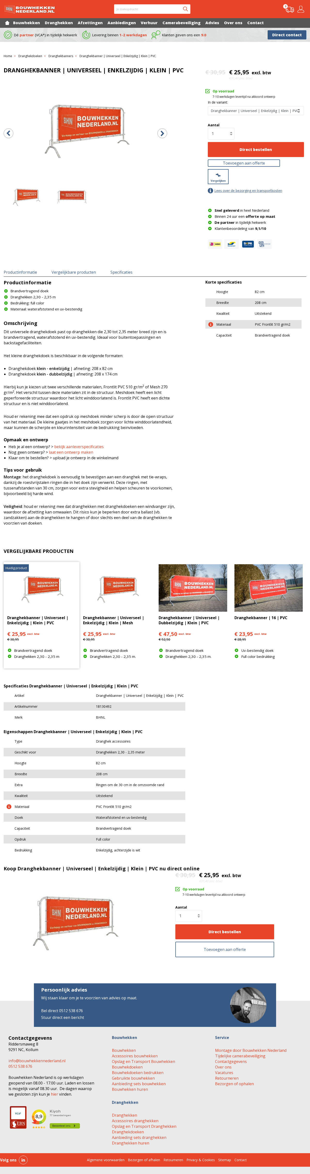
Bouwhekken (124, 1050)
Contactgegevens (231, 1061)
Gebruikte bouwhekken (133, 1078)
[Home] (7, 22)
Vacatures (224, 1072)
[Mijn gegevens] (301, 9)
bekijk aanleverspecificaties (79, 446)
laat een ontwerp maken (71, 452)
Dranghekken (124, 1115)
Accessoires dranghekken (135, 1120)
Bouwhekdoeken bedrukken (137, 1072)
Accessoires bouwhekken (135, 1056)
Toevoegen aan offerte (244, 163)
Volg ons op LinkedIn (23, 1160)
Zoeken (185, 9)
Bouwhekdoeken (127, 1067)
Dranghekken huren (130, 1143)
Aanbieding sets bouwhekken (139, 1083)
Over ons (223, 1067)
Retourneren (227, 1078)
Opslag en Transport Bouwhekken (143, 1061)
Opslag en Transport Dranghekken (144, 1126)
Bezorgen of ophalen (234, 1083)
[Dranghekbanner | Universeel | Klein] (85, 128)
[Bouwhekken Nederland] (30, 9)
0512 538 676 (20, 1066)
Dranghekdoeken (128, 1132)
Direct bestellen (256, 149)
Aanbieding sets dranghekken (139, 1137)
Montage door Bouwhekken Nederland (251, 1050)
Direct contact (287, 35)
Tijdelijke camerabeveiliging (240, 1056)
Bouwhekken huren (130, 1089)
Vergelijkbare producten (74, 272)
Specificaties (121, 272)
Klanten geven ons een (184, 34)
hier (54, 1094)
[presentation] (8, 133)
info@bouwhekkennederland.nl (36, 1060)
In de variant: (218, 102)
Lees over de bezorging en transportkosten (248, 190)
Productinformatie (20, 272)
